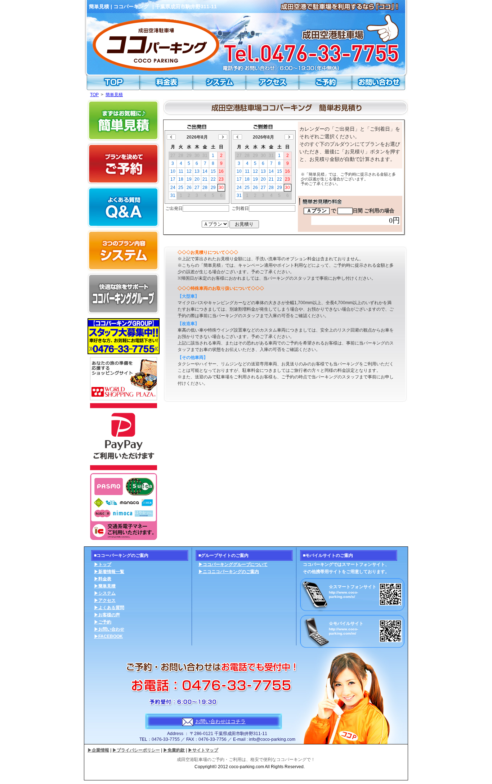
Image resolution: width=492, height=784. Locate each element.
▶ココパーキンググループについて (233, 564)
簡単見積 (114, 94)
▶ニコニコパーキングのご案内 (228, 571)
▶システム (105, 593)
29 (213, 187)
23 (221, 179)
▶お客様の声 (107, 614)
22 (213, 179)
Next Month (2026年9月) (222, 137)
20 (197, 179)
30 (221, 187)
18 (180, 179)
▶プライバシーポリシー (136, 750)
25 (180, 187)
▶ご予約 (102, 622)
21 (204, 179)
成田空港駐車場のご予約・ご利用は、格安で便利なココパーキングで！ (246, 759)
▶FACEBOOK (108, 636)
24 (172, 187)
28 (204, 187)
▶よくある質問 (109, 607)
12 (189, 171)
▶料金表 (102, 578)
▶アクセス (105, 600)
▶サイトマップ (203, 750)
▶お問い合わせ (109, 629)
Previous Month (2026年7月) (171, 137)
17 (172, 179)
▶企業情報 (98, 750)
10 (172, 171)
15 (213, 171)
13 (197, 171)
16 (221, 171)
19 (189, 179)
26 (189, 187)
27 (197, 187)
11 (181, 171)
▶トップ (102, 564)
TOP (94, 94)
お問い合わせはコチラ (220, 721)
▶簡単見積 (105, 586)
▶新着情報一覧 (109, 571)
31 (172, 195)
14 (204, 171)
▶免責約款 (174, 750)
